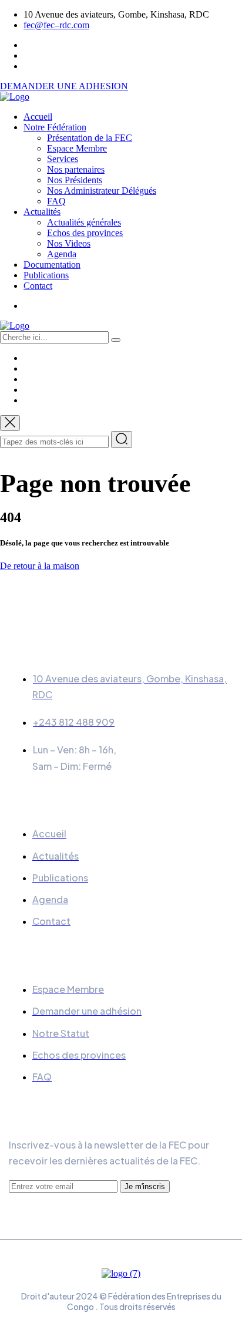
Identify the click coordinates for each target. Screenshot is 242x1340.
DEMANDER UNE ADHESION (64, 86)
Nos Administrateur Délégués (101, 191)
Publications (46, 275)
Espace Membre (77, 148)
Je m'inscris (145, 1186)
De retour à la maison (39, 566)
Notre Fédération (54, 127)
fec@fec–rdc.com (56, 25)
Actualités (41, 212)
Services (62, 159)
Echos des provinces (85, 233)
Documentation (51, 265)
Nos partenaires (76, 169)
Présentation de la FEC (89, 138)
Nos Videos (68, 243)
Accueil (37, 117)
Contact (37, 286)
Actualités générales (84, 222)
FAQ (56, 201)
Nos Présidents (74, 180)
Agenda (61, 254)
